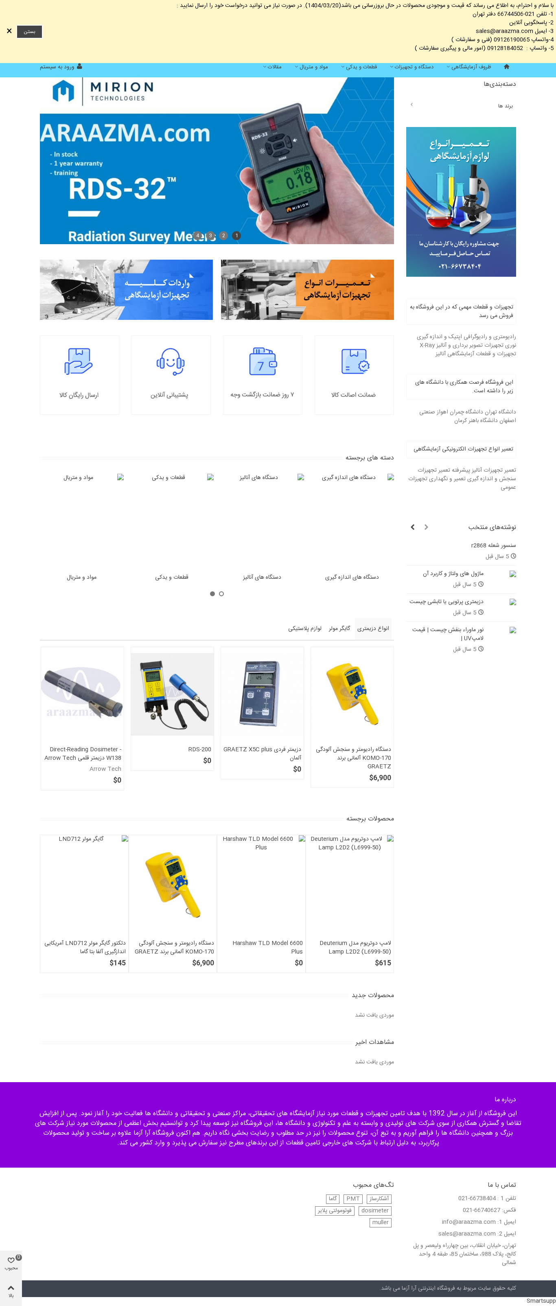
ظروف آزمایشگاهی (471, 67)
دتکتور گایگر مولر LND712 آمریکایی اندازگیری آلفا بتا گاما (85, 947)
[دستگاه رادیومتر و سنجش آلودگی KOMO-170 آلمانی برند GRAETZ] (352, 694)
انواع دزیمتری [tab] (373, 629)
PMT (353, 1199)
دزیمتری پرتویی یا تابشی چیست (446, 602)
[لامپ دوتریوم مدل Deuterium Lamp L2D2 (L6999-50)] (350, 885)
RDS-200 (199, 750)
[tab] (461, 312)
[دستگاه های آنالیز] (262, 521)
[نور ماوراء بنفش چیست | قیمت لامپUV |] (502, 630)
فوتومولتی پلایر (335, 1211)
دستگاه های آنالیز (262, 577)
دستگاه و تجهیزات (414, 67)
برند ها (505, 106)
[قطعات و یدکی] (172, 521)
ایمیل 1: (506, 1222)
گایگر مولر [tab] (339, 629)
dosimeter (375, 1211)
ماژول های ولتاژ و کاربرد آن (453, 574)
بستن (29, 32)
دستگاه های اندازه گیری (352, 577)
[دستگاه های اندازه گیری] (352, 521)
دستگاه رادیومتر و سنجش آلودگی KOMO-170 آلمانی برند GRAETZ (353, 758)
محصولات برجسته (370, 819)
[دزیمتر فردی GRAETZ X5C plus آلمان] (262, 694)
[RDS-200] (172, 694)
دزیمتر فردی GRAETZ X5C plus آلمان (262, 754)
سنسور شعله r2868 (493, 546)
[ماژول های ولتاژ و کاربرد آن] (502, 574)
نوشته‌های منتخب (492, 527)
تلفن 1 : (506, 1198)
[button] (426, 528)
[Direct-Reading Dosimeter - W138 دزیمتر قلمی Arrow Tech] (82, 694)
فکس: (509, 1210)
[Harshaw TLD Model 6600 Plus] (261, 885)
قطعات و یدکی (361, 67)
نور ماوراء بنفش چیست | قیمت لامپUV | (448, 634)
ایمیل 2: (506, 1234)
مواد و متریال (314, 67)
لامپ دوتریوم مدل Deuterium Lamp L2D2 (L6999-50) (355, 947)
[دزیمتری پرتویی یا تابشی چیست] (502, 602)
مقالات (275, 67)
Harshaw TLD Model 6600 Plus (267, 947)
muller (380, 1222)
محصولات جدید (373, 995)
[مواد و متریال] (82, 521)
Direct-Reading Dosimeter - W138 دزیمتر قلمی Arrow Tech (82, 754)
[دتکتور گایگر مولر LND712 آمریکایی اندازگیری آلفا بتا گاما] (84, 885)
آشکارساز (379, 1199)
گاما (333, 1199)
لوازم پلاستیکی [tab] (305, 629)
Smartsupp (541, 1301)
